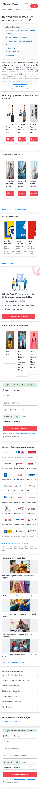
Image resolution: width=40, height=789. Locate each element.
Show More (19, 87)
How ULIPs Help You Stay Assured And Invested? (20, 31)
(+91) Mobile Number (18, 410)
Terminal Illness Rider (10, 184)
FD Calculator (7, 707)
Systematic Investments (17, 37)
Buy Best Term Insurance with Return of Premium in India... (20, 615)
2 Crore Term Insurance (21, 128)
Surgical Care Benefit (22, 184)
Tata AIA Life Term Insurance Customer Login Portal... (20, 242)
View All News (7, 264)
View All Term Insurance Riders (14, 209)
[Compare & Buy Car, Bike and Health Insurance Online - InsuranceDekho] (10, 4)
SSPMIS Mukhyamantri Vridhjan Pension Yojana (19, 596)
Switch (10, 44)
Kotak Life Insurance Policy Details (31, 242)
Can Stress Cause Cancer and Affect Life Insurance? (17, 635)
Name (6, 395)
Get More (11, 48)
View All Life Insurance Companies (14, 543)
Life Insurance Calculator (11, 696)
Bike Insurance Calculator (11, 691)
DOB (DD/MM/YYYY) (11, 403)
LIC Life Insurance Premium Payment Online (8, 242)
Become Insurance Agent (11, 721)
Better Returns (13, 51)
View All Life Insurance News (12, 662)
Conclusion (9, 55)
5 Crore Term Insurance (33, 128)
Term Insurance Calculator (11, 702)
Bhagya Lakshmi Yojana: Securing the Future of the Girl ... (19, 656)
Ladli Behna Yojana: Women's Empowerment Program (18, 577)
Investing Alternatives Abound (20, 41)
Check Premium (10, 139)
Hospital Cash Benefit (34, 184)
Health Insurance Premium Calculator (15, 680)
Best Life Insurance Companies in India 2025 (21, 360)
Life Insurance (9, 354)
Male (7, 390)
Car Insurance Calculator (11, 686)
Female (17, 390)
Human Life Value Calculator (12, 675)
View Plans (10, 193)
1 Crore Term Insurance (9, 128)
